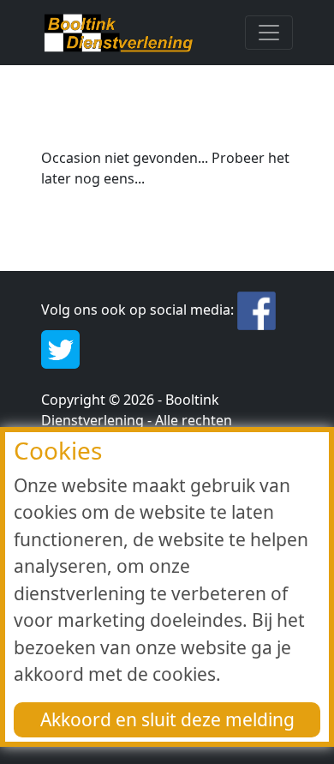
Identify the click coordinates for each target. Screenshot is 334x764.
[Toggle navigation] (269, 32)
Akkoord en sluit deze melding (167, 719)
